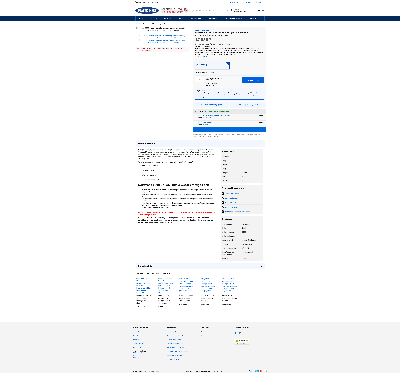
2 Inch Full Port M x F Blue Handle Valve (216, 115)
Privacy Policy (137, 371)
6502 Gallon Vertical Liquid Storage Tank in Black (208, 298)
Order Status (235, 2)
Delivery (203, 64)
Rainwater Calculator (174, 359)
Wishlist (248, 2)
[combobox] (210, 10)
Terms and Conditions (152, 371)
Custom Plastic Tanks (174, 340)
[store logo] (147, 10)
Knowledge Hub (172, 332)
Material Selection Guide (175, 348)
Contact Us (261, 2)
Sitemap (204, 336)
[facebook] (236, 332)
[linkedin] (240, 332)
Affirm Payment (138, 344)
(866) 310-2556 (173, 12)
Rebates (136, 340)
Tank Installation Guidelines (176, 336)
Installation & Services (174, 355)
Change (211, 72)
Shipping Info (145, 266)
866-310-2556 (138, 358)
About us (204, 332)
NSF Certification (231, 198)
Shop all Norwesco (202, 30)
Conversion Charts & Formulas (177, 351)
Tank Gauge (207, 122)
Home (136, 23)
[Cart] (259, 11)
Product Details (146, 143)
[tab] (212, 65)
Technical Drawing (232, 193)
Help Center (137, 336)
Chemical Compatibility (175, 344)
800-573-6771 (138, 353)
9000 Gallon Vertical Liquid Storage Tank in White (229, 298)
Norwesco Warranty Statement (237, 212)
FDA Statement (231, 202)
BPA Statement (231, 207)
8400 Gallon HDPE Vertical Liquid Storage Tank (185, 298)
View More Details (201, 56)
